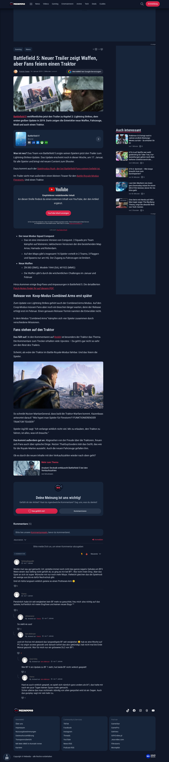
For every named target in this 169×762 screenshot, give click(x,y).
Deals (94, 4)
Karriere (19, 748)
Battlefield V (33, 136)
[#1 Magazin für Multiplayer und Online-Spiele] (18, 4)
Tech (87, 4)
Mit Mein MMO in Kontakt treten (29, 744)
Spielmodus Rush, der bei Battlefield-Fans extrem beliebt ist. (68, 168)
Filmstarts (115, 744)
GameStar (115, 724)
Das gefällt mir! (38, 511)
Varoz (39, 619)
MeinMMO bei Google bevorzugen (86, 72)
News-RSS (68, 744)
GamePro (115, 728)
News (37, 4)
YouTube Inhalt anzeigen (58, 213)
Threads (67, 736)
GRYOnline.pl (116, 736)
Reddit (57, 337)
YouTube (67, 739)
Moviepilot (115, 748)
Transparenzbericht (24, 739)
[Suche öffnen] (142, 4)
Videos (46, 4)
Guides (102, 4)
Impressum (20, 728)
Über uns (19, 724)
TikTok (66, 724)
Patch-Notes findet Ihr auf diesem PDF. (33, 288)
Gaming (55, 4)
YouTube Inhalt (62, 230)
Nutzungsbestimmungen (26, 732)
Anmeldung (153, 4)
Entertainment (67, 4)
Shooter (30, 139)
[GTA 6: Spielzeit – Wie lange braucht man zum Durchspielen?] (122, 172)
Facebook (68, 728)
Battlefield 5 (19, 116)
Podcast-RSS (69, 748)
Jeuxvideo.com (117, 739)
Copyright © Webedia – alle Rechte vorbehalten (32, 756)
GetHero (114, 732)
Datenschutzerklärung (75, 223)
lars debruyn (45, 662)
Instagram (68, 732)
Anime (79, 4)
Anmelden (98, 540)
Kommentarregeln (39, 532)
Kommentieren (80, 511)
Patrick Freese (24, 71)
